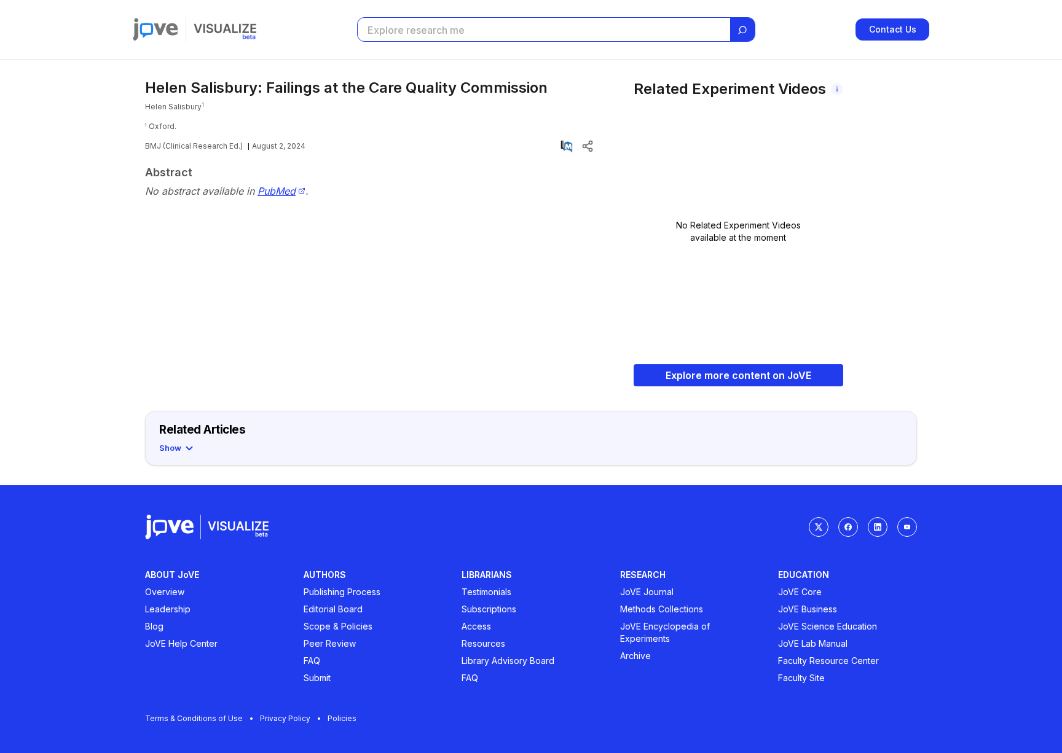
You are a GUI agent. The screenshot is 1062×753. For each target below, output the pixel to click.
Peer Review (330, 643)
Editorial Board (333, 609)
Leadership (168, 609)
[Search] (742, 30)
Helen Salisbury (173, 106)
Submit (317, 678)
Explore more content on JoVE (738, 375)
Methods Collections (661, 609)
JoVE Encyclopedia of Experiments (665, 632)
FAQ (312, 660)
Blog (154, 626)
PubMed (277, 191)
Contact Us (892, 29)
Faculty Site (801, 678)
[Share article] (587, 146)
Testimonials (486, 592)
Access (476, 626)
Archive (635, 655)
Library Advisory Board (508, 660)
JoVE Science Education (827, 626)
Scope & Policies (338, 626)
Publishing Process (342, 592)
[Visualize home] (225, 29)
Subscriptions (489, 609)
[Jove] (155, 29)
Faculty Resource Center (828, 660)
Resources (483, 643)
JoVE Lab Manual (813, 643)
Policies (342, 718)
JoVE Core (800, 592)
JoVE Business (807, 609)
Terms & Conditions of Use (194, 718)
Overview (164, 592)
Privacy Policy (285, 718)
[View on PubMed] (566, 146)
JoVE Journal (647, 592)
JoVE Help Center (181, 643)
